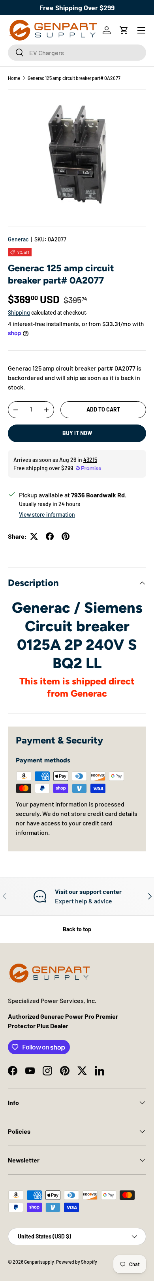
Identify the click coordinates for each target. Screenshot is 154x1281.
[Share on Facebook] (50, 536)
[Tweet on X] (34, 536)
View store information (47, 514)
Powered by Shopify (76, 1261)
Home (14, 78)
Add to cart (103, 409)
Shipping (19, 312)
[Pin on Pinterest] (65, 536)
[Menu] (141, 30)
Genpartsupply (39, 1261)
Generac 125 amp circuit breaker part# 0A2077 (74, 78)
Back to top (77, 929)
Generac (18, 239)
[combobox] (77, 52)
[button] (124, 30)
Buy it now (77, 433)
